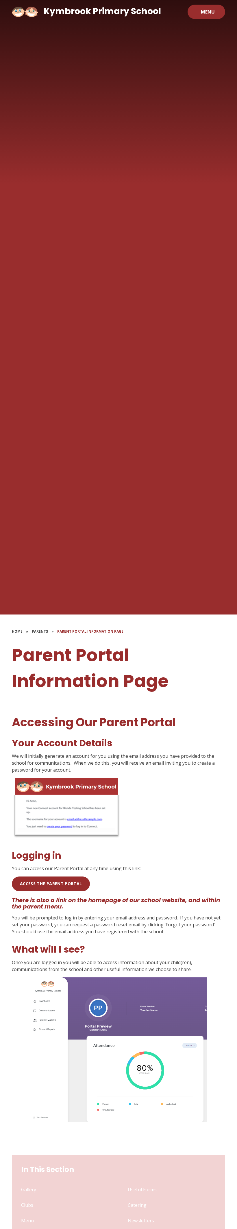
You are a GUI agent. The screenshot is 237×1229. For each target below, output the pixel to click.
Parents (40, 631)
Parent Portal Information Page (90, 631)
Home (17, 631)
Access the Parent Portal (51, 883)
